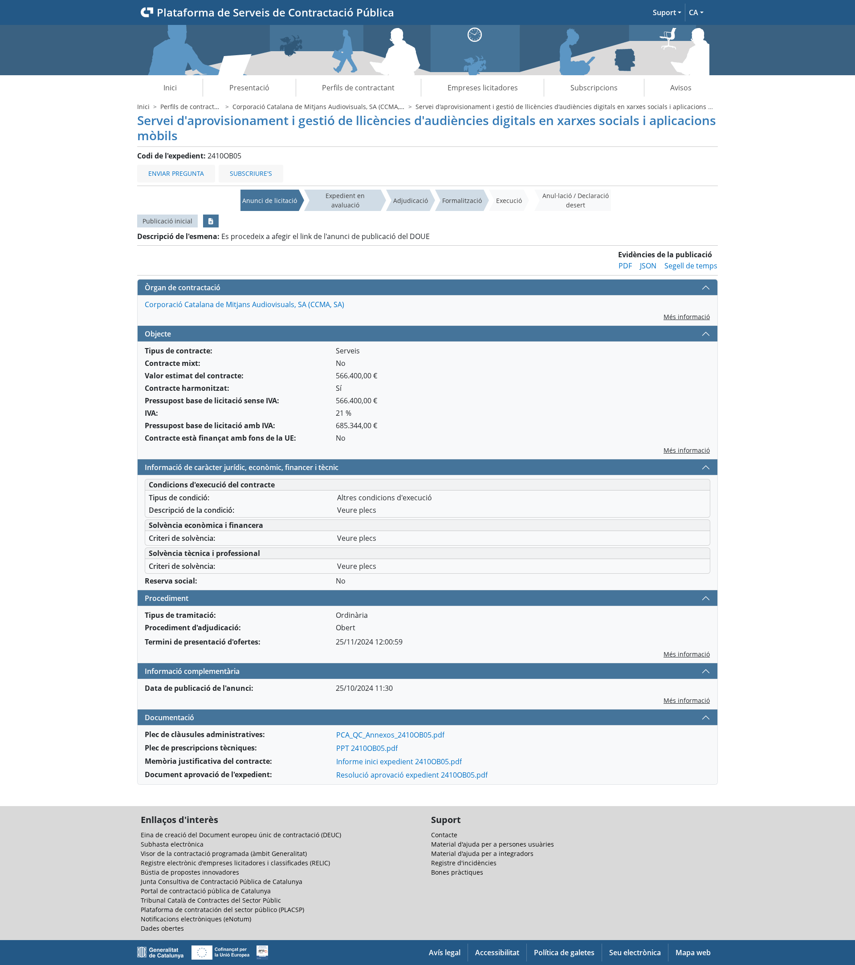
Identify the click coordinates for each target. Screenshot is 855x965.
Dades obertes (162, 928)
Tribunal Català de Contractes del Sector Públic (211, 900)
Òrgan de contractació (182, 287)
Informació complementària (192, 671)
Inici (170, 88)
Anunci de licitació (269, 200)
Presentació (249, 88)
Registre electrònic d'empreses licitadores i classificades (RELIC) (235, 863)
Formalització (462, 200)
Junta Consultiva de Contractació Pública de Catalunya (221, 881)
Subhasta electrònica (172, 844)
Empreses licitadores (483, 88)
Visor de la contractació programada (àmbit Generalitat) (224, 853)
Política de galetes (564, 952)
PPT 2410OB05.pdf (367, 748)
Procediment (166, 598)
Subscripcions (594, 88)
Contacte (444, 835)
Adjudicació (410, 200)
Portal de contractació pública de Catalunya (206, 891)
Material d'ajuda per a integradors (482, 853)
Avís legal (444, 952)
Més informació (687, 316)
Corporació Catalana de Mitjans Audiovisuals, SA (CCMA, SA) (321, 106)
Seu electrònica (635, 952)
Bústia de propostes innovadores (190, 872)
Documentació (169, 717)
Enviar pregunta (176, 173)
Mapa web (693, 952)
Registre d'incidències (464, 863)
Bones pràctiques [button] (457, 872)
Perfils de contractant (358, 88)
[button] (667, 12)
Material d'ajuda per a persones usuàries (492, 844)
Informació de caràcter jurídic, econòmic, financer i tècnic (241, 467)
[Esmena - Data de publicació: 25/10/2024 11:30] (210, 221)
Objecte (158, 334)
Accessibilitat (497, 952)
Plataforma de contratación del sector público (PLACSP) (222, 909)
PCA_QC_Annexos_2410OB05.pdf (390, 735)
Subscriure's (251, 173)
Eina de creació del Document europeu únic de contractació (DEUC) (241, 835)
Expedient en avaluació (345, 200)
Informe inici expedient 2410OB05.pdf (399, 761)
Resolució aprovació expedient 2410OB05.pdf (412, 775)
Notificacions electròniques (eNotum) (196, 919)
